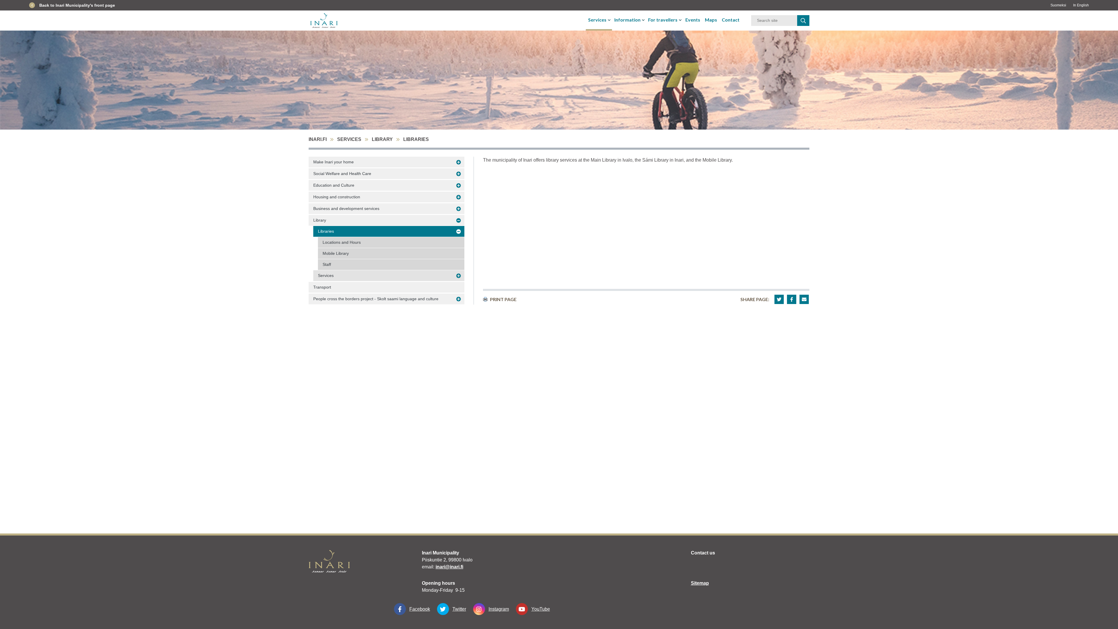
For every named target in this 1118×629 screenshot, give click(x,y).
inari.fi (318, 139)
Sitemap (700, 583)
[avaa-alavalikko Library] (458, 220)
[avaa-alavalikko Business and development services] (458, 208)
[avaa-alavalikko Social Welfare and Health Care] (458, 173)
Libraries (326, 231)
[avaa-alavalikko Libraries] (458, 231)
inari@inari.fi (449, 566)
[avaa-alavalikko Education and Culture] (458, 185)
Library (382, 139)
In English (1081, 5)
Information (627, 19)
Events (692, 19)
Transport (322, 287)
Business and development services (346, 208)
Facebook (419, 609)
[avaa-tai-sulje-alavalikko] (610, 19)
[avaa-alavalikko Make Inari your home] (458, 162)
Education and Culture (333, 185)
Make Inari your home (333, 162)
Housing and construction (336, 197)
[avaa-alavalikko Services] (458, 275)
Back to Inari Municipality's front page (77, 5)
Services (597, 19)
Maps (711, 19)
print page (503, 299)
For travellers (662, 19)
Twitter (459, 609)
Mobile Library (336, 253)
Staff (327, 264)
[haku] (803, 20)
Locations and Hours (342, 242)
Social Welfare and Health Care (342, 173)
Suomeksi (1058, 5)
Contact (731, 19)
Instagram (499, 609)
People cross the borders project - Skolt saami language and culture (375, 298)
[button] (779, 299)
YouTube (540, 609)
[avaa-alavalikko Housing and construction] (458, 197)
